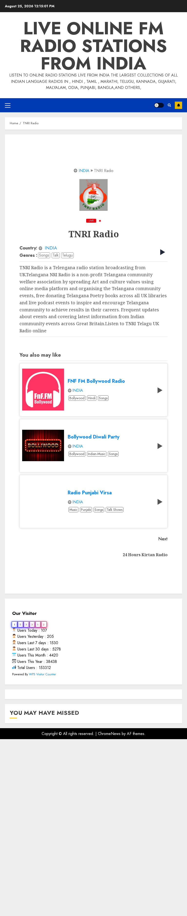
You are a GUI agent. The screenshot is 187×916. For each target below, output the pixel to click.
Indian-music (96, 453)
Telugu (67, 255)
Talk (56, 255)
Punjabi (86, 509)
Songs (44, 255)
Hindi (91, 398)
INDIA (84, 170)
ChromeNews (109, 733)
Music (73, 509)
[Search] (169, 105)
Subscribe (178, 105)
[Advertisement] (93, 797)
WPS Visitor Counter (42, 674)
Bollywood (76, 398)
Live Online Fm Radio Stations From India (93, 46)
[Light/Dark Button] (159, 105)
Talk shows (114, 509)
